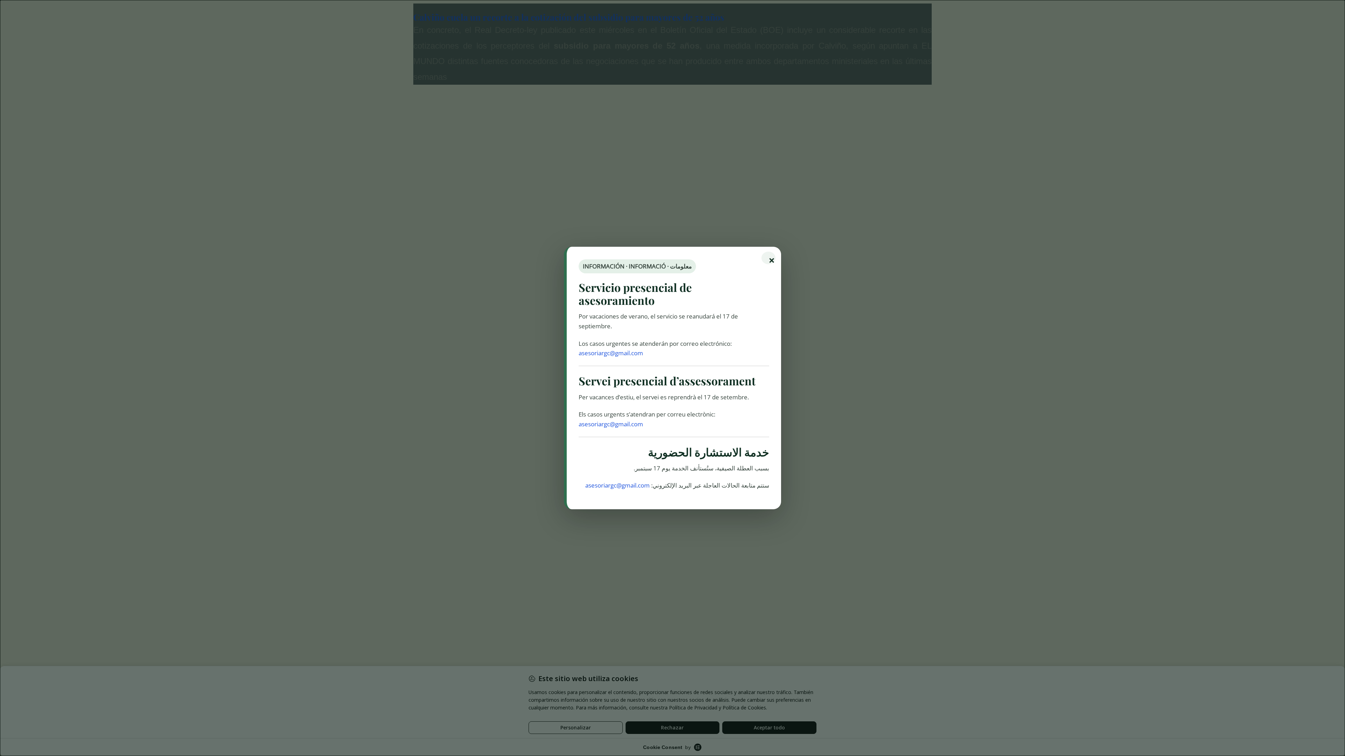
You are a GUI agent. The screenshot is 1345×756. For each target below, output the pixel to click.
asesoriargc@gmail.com (611, 353)
